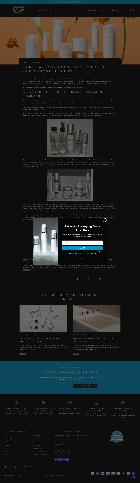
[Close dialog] (104, 220)
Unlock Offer (82, 248)
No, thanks (82, 259)
